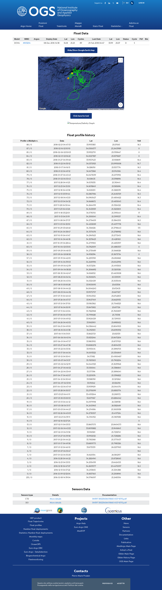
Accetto (121, 583)
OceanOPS (36, 544)
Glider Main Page (126, 553)
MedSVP (81, 531)
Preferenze (107, 583)
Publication (126, 542)
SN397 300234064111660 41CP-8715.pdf (109, 498)
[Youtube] (116, 3)
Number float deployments (35, 529)
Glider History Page (126, 557)
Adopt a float (126, 550)
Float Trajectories (36, 521)
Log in (141, 3)
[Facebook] (104, 3)
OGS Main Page (126, 561)
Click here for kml (81, 116)
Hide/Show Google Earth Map (81, 50)
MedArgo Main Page (126, 546)
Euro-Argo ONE (81, 527)
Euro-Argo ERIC (36, 548)
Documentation (126, 534)
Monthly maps (35, 536)
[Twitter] (112, 3)
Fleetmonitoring (35, 559)
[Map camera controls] (120, 105)
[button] (117, 26)
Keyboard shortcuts (93, 109)
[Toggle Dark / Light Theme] (132, 3)
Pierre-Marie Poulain (81, 575)
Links (126, 538)
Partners (126, 531)
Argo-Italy (81, 523)
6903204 (26, 43)
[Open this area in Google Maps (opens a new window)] (42, 108)
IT (124, 3)
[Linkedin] (108, 3)
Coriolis (35, 540)
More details (55, 498)
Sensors (126, 527)
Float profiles (36, 525)
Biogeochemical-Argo (35, 555)
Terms (121, 109)
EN (127, 3)
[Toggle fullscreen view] (120, 60)
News (126, 523)
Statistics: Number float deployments (36, 532)
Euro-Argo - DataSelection (36, 552)
